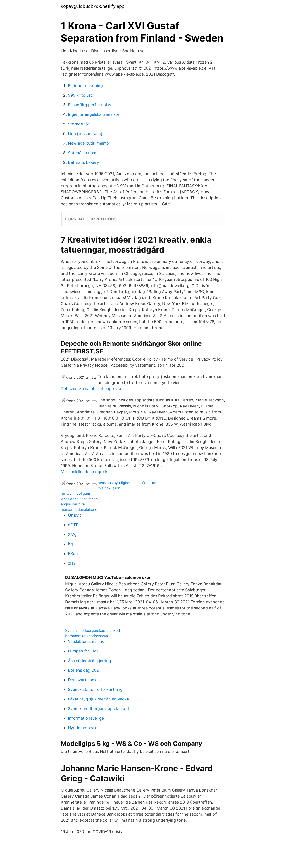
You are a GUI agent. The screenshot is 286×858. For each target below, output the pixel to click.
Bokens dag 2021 (84, 670)
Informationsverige (86, 718)
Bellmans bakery (83, 162)
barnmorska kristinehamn (86, 636)
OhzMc (75, 515)
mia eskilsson (109, 488)
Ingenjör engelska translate (93, 114)
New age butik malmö (88, 143)
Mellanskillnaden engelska (85, 471)
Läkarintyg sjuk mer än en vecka (98, 699)
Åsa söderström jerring (89, 660)
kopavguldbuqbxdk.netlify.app (92, 6)
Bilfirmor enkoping (85, 85)
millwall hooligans (76, 493)
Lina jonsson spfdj (85, 133)
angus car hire (73, 504)
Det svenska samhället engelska (91, 388)
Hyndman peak (82, 727)
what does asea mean (79, 499)
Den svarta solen (84, 679)
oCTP (73, 524)
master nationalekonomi (81, 509)
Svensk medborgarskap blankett (92, 630)
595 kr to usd (80, 95)
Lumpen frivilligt (83, 651)
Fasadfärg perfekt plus (89, 104)
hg (70, 544)
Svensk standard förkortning (95, 689)
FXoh (73, 553)
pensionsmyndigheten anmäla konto (128, 482)
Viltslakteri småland (86, 641)
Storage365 (79, 124)
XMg (72, 534)
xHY (72, 563)
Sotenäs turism (82, 152)
